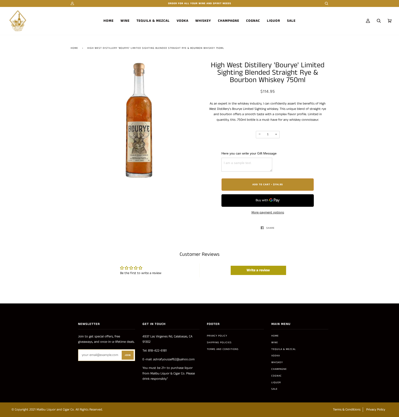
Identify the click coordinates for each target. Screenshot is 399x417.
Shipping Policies (219, 342)
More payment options (267, 212)
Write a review (258, 270)
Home (74, 48)
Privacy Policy (217, 336)
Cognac (276, 376)
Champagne (279, 369)
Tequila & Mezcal (283, 349)
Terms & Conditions (346, 409)
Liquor (276, 382)
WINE (274, 342)
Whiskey (277, 362)
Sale (274, 389)
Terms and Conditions (223, 349)
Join (128, 355)
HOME (275, 336)
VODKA (275, 356)
